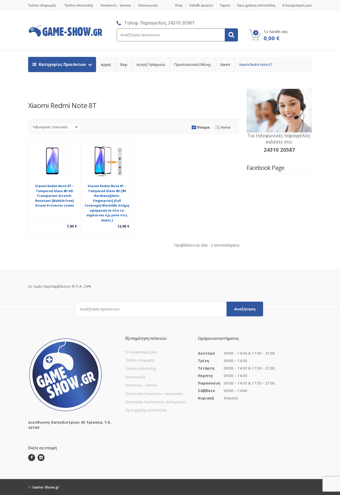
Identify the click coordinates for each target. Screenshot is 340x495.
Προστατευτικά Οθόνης (192, 64)
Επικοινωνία (148, 5)
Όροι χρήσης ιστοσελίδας (256, 5)
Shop (179, 5)
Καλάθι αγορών (201, 5)
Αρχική (106, 64)
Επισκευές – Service (116, 5)
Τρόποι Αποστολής (78, 5)
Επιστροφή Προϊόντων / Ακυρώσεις (154, 393)
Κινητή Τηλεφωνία (150, 64)
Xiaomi (225, 64)
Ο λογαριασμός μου (297, 5)
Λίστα (225, 127)
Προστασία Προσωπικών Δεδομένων (155, 401)
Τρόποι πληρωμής (42, 5)
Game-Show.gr (45, 487)
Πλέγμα (203, 127)
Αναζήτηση (244, 308)
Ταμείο (225, 5)
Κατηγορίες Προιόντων (62, 64)
